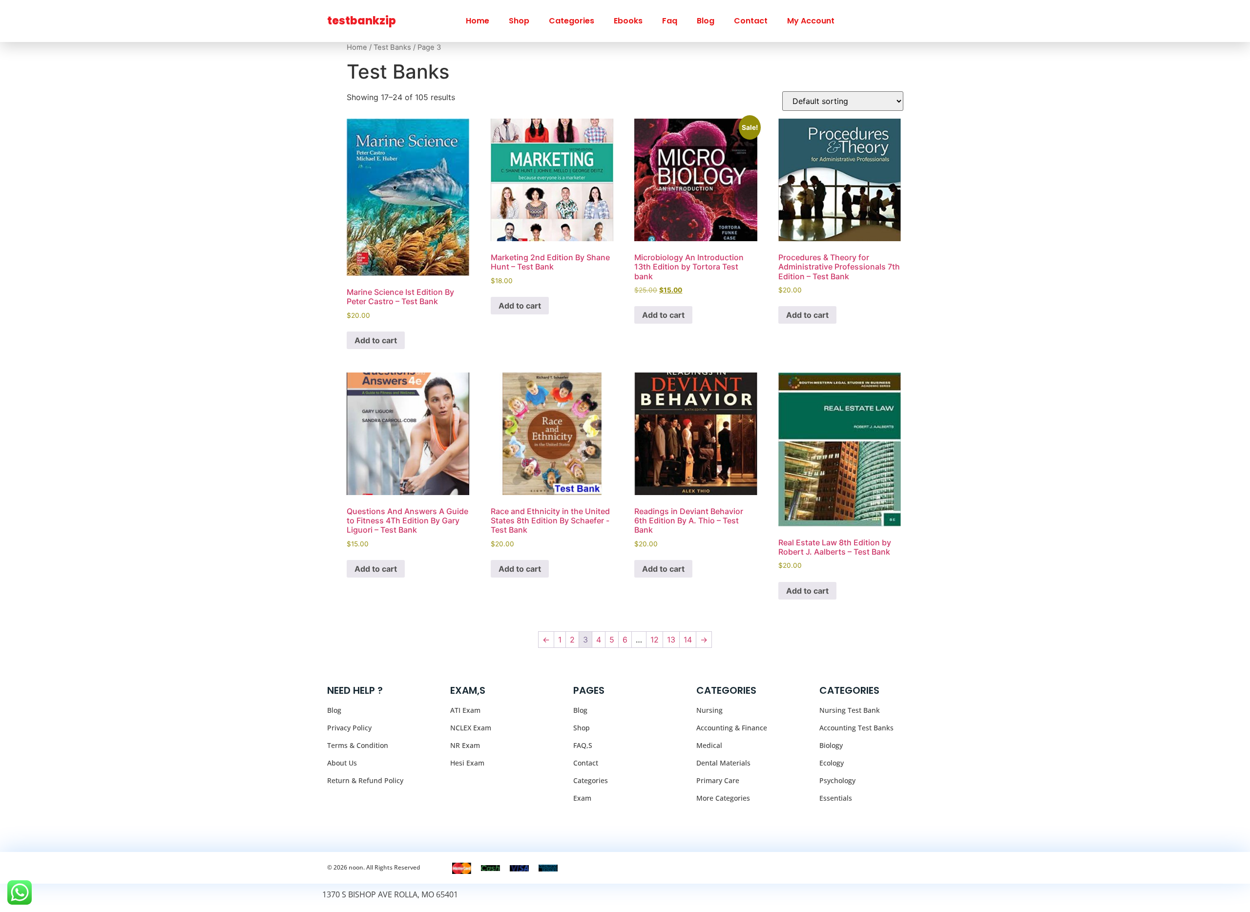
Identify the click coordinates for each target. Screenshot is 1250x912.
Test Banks (392, 47)
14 (688, 639)
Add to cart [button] (375, 340)
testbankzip (361, 20)
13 (671, 639)
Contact (751, 20)
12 (654, 639)
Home (477, 20)
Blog (705, 20)
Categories (571, 20)
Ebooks (628, 20)
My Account (810, 20)
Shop (519, 20)
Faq (669, 20)
